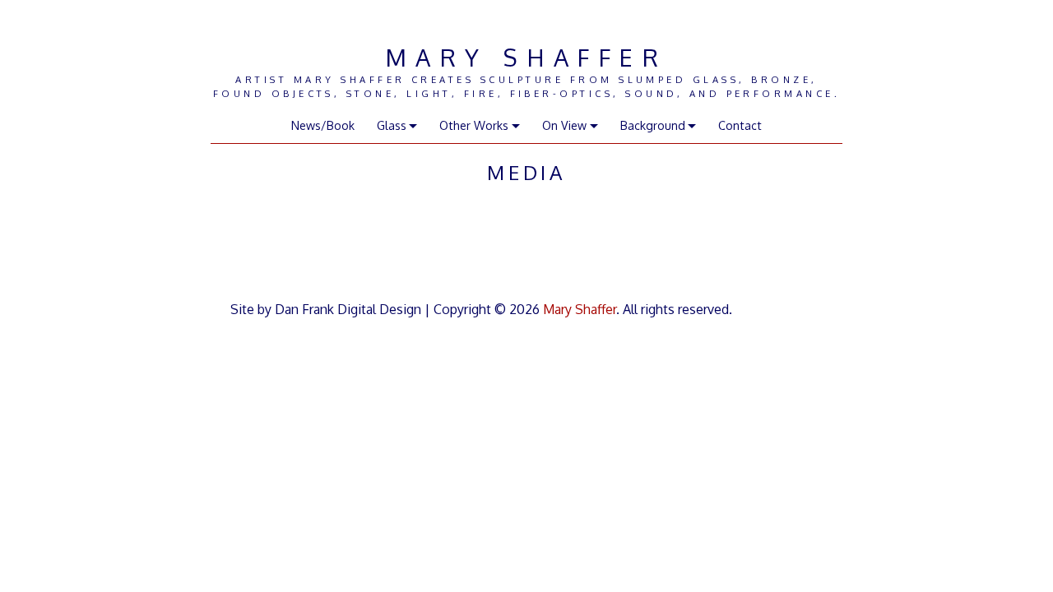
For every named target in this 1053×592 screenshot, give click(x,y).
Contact (740, 125)
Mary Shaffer (526, 57)
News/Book (323, 125)
